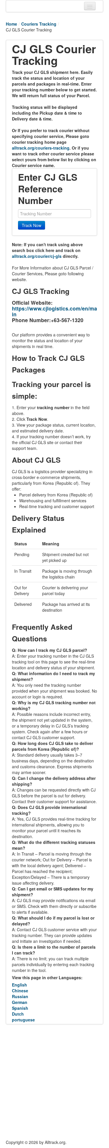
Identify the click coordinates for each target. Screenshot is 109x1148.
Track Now (31, 225)
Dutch (18, 1014)
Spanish (20, 1008)
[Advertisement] (54, 1081)
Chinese (20, 990)
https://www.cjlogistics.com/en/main (54, 311)
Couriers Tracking (38, 24)
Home (11, 24)
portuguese (23, 1020)
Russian (20, 996)
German (19, 1002)
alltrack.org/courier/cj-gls (37, 256)
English (19, 985)
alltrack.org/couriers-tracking (40, 148)
